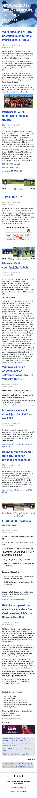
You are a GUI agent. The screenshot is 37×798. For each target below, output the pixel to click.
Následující (22, 766)
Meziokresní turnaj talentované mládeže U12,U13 (15, 115)
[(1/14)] (7, 505)
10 (16, 766)
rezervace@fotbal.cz (13, 715)
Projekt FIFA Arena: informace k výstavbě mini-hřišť (18, 750)
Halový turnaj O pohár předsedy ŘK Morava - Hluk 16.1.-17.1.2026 (17, 745)
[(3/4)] (29, 182)
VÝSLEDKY (20, 781)
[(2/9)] (18, 253)
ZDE (5, 688)
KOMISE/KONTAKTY (18, 783)
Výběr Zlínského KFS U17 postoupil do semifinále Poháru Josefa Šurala (17, 36)
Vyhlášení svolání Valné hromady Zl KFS (15, 754)
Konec (30, 766)
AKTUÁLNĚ (13, 781)
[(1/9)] (7, 251)
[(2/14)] (18, 507)
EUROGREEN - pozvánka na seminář (13, 600)
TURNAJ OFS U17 (12, 197)
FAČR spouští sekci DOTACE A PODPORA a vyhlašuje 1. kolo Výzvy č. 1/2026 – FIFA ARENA (17, 740)
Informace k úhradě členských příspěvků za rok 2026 (17, 414)
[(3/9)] (29, 253)
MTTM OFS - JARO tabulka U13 (11, 167)
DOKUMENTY (27, 781)
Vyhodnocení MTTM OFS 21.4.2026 (12, 171)
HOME (8, 781)
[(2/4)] (18, 181)
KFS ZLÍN (24, 791)
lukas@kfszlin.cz (7, 596)
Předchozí (14, 763)
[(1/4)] (7, 181)
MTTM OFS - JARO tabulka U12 (11, 164)
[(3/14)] (29, 505)
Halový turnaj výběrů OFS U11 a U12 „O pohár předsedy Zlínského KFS (17, 456)
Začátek (5, 763)
